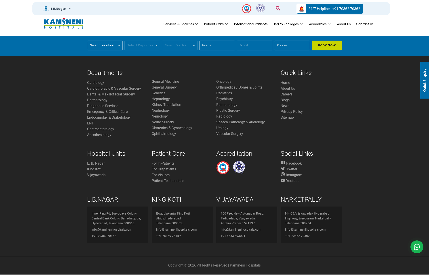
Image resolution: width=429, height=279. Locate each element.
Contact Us (365, 24)
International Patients (251, 24)
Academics (318, 24)
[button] (277, 8)
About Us (344, 24)
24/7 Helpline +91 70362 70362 (334, 9)
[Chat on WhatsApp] (416, 246)
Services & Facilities (179, 24)
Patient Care (214, 24)
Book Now (327, 45)
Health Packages (286, 24)
